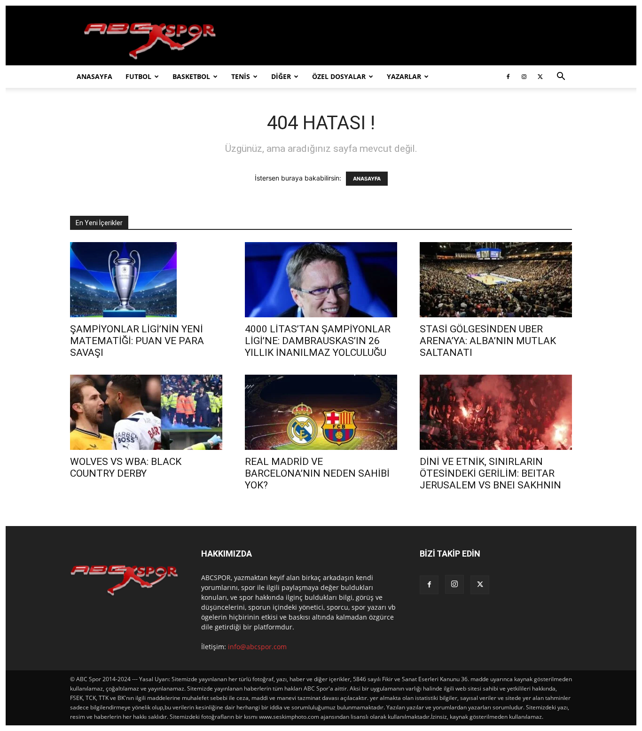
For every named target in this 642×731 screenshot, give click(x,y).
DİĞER (281, 76)
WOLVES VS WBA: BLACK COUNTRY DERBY (125, 467)
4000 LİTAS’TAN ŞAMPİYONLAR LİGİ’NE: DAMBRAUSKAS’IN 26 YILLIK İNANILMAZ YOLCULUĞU (318, 340)
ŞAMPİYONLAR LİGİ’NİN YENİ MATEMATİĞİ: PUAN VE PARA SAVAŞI (137, 340)
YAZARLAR (404, 76)
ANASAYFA (94, 76)
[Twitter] (540, 76)
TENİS (240, 76)
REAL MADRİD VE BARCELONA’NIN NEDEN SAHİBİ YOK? (317, 473)
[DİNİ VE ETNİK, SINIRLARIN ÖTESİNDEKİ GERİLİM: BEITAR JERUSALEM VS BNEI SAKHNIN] (496, 412)
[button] (560, 77)
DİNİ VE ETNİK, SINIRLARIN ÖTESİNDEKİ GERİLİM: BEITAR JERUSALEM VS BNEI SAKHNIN (490, 473)
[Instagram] (524, 76)
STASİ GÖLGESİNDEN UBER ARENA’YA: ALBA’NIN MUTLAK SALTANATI (488, 340)
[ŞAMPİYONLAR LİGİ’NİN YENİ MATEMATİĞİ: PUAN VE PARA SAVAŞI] (146, 279)
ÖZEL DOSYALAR (339, 76)
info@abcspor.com (257, 646)
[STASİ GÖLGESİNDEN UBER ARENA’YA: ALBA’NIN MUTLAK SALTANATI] (496, 279)
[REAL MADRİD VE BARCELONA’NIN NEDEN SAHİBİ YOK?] (321, 412)
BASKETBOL (191, 76)
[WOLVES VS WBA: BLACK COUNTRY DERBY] (146, 412)
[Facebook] (508, 76)
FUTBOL (138, 76)
